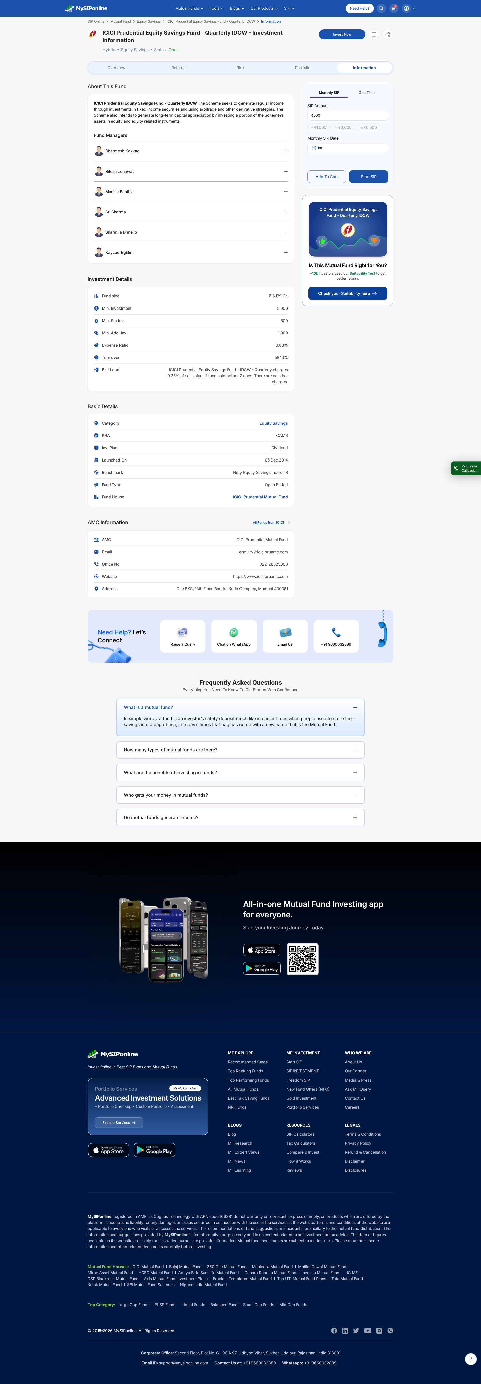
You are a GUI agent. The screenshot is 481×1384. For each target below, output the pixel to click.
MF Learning (239, 1170)
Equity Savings (135, 49)
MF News (236, 1161)
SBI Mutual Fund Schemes (151, 1284)
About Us (353, 1061)
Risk (241, 67)
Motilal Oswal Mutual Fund (322, 1266)
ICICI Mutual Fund (147, 1266)
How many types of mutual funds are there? (171, 749)
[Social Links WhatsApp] (390, 1331)
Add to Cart (327, 176)
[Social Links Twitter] (356, 1331)
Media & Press (358, 1080)
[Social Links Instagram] (379, 1331)
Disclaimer (355, 1161)
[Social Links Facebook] (334, 1331)
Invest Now (342, 34)
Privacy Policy (358, 1143)
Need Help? (360, 8)
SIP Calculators (300, 1134)
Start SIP (369, 176)
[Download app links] (262, 950)
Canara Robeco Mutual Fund (270, 1272)
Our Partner (355, 1070)
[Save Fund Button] (373, 34)
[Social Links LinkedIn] (345, 1331)
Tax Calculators (300, 1143)
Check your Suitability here (344, 293)
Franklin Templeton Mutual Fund (242, 1278)
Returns (178, 67)
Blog (232, 1134)
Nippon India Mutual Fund (203, 1284)
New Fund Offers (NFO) (308, 1089)
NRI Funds (237, 1107)
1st (320, 148)
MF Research (240, 1143)
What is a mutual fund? (148, 707)
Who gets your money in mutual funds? (166, 795)
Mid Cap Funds (293, 1304)
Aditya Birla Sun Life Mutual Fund (208, 1272)
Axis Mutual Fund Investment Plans (176, 1278)
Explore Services (116, 1122)
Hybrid (109, 49)
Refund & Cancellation (365, 1152)
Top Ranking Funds (245, 1070)
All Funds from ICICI (268, 522)
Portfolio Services (302, 1107)
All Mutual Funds (243, 1089)
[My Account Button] (408, 8)
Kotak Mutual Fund (105, 1284)
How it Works (298, 1161)
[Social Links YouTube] (367, 1331)
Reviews (294, 1170)
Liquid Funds (193, 1304)
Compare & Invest (302, 1152)
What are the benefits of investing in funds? (170, 772)
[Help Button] (471, 1359)
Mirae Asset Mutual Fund (110, 1272)
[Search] (381, 8)
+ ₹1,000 (318, 127)
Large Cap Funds (133, 1304)
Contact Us (355, 1098)
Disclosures (355, 1170)
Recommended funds (248, 1061)
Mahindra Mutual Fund (272, 1266)
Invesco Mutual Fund (320, 1272)
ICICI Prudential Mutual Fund (260, 496)
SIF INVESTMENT (302, 1070)
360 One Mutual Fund (227, 1266)
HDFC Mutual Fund (155, 1272)
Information (364, 67)
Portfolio (302, 67)
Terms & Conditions (363, 1134)
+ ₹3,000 (343, 127)
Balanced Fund (224, 1304)
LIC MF (351, 1272)
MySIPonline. (126, 1330)
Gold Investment (301, 1098)
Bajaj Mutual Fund (185, 1266)
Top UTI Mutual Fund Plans (301, 1278)
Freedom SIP (298, 1080)
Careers (352, 1107)
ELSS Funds (165, 1304)
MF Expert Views (243, 1152)
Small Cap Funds (258, 1304)
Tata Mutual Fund (347, 1278)
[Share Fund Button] (387, 34)
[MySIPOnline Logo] (86, 8)
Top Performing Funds (248, 1080)
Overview (116, 67)
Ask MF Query (358, 1089)
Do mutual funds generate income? (161, 817)
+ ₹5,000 (368, 127)
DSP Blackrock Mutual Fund (113, 1278)
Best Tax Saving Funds (249, 1098)
